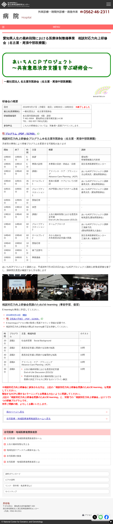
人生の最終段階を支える (18, 444)
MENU (56, 27)
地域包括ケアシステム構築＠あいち (23, 450)
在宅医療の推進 (14, 456)
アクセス (88, 515)
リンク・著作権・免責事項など (18, 486)
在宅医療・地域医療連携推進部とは (23, 462)
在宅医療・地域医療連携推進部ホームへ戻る (28, 418)
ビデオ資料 (10, 480)
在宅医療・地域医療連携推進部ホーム (24, 438)
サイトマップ (11, 491)
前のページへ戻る (15, 412)
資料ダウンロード (13, 474)
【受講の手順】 (24, 319)
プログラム (20, 134)
